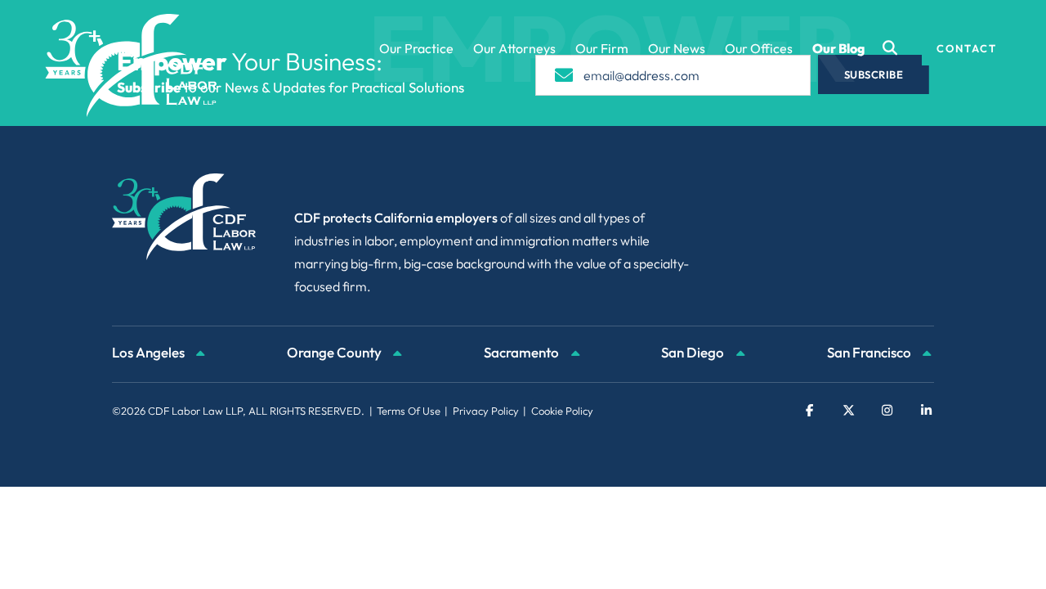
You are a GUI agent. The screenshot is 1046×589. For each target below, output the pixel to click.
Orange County (335, 352)
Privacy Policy (486, 410)
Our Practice (416, 48)
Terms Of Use (408, 410)
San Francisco (870, 352)
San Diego (693, 352)
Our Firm (601, 48)
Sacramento (522, 352)
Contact (966, 48)
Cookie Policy (562, 410)
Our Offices (759, 48)
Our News (676, 48)
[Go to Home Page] (131, 65)
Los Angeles (149, 352)
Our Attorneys (514, 48)
